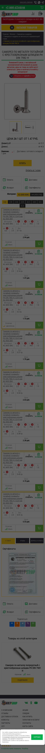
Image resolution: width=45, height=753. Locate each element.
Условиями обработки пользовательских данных (16, 738)
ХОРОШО (37, 737)
